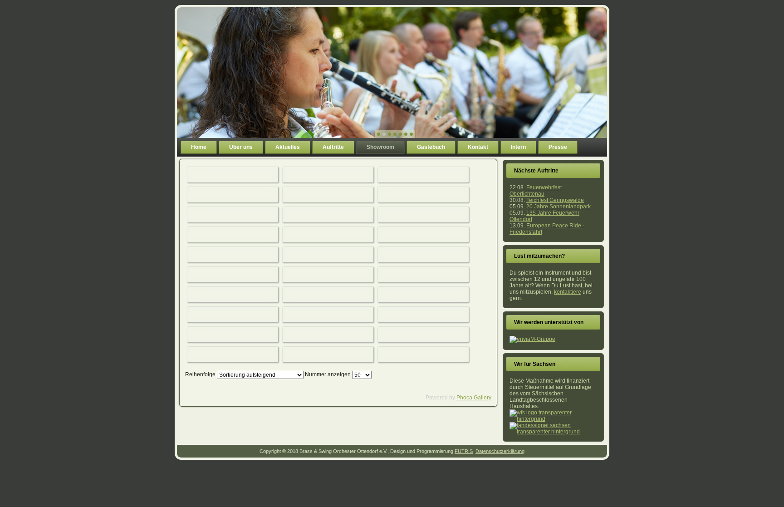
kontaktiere (567, 292)
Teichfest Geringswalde (555, 200)
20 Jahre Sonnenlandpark (558, 206)
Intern (518, 147)
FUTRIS (464, 451)
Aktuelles (287, 147)
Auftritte (333, 147)
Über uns (241, 147)
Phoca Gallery (473, 397)
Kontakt (478, 147)
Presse (558, 147)
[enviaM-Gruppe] (532, 339)
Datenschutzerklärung (499, 451)
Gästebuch (431, 147)
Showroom (380, 147)
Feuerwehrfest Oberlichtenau (536, 190)
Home (198, 147)
